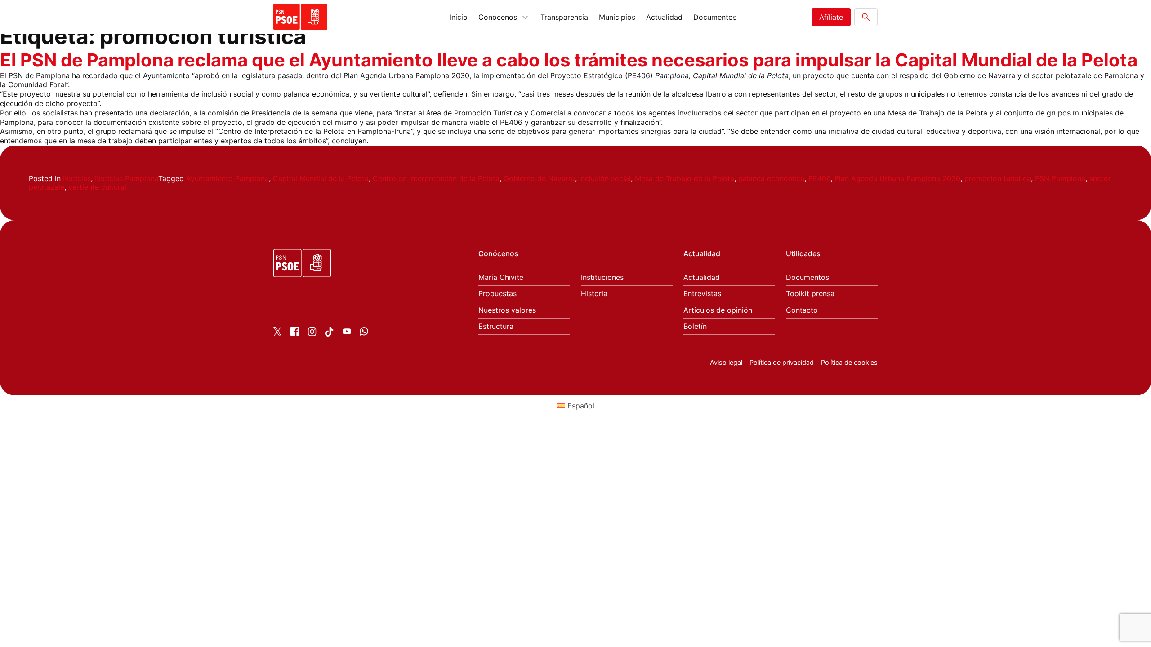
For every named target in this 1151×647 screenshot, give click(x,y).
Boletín (695, 326)
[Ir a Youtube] (347, 332)
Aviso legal (726, 362)
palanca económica (771, 178)
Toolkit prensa (810, 293)
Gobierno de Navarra (539, 178)
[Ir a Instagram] (312, 333)
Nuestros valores (507, 310)
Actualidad (664, 17)
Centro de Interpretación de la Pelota (436, 178)
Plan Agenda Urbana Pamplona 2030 (897, 178)
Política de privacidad (781, 362)
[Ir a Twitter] (277, 333)
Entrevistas (702, 293)
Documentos (714, 17)
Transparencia (564, 17)
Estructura (495, 326)
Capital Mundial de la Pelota (321, 178)
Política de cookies (849, 362)
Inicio (459, 17)
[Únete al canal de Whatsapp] (364, 332)
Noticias (77, 178)
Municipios (617, 17)
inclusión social (605, 178)
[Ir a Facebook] (294, 332)
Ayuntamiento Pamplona (227, 178)
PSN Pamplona (1060, 178)
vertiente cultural (97, 186)
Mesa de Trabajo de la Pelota (684, 178)
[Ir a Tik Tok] (329, 333)
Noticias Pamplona (126, 178)
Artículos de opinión (717, 310)
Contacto (802, 310)
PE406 (819, 178)
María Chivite (500, 277)
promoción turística (997, 178)
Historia (594, 293)
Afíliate (831, 17)
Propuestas (497, 293)
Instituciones (602, 277)
